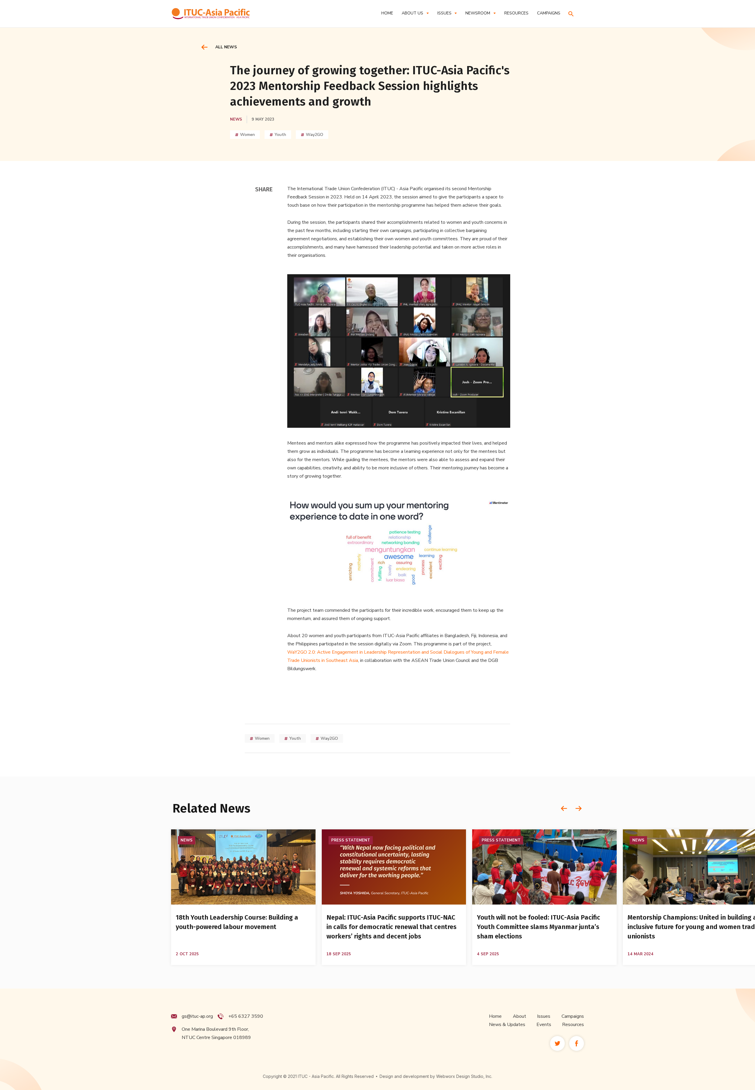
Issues (543, 1016)
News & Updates (507, 1024)
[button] (415, 13)
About (519, 1016)
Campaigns (573, 1016)
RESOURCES (516, 13)
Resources (573, 1024)
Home (387, 13)
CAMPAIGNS (548, 13)
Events (543, 1024)
